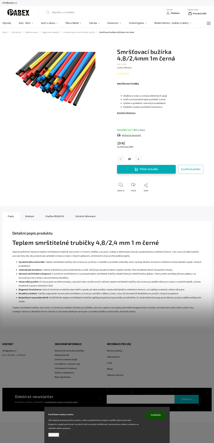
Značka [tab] (54, 216)
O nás (109, 363)
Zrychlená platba (190, 169)
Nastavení (54, 434)
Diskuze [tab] (29, 216)
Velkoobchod (113, 357)
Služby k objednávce (64, 372)
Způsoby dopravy (115, 375)
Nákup (110, 369)
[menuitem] (8, 23)
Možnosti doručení (131, 135)
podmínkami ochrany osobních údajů (61, 402)
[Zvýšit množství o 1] (138, 159)
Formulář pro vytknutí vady (67, 364)
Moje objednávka (63, 377)
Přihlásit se (187, 399)
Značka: (124, 67)
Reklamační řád (62, 355)
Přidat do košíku (149, 169)
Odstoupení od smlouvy (66, 368)
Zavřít (198, 196)
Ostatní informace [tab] (85, 216)
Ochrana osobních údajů (66, 359)
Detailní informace (126, 113)
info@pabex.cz (9, 350)
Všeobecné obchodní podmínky (69, 350)
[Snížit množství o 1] (120, 159)
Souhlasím (156, 415)
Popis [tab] (11, 216)
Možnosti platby (114, 350)
